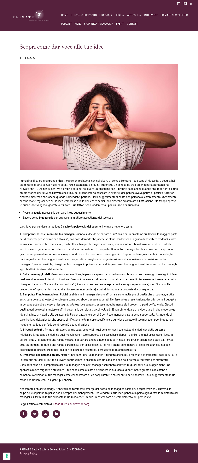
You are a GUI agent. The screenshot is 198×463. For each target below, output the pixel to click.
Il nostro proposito (84, 15)
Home (64, 15)
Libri (118, 15)
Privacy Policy (28, 453)
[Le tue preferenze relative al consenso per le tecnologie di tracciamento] (6, 456)
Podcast (66, 24)
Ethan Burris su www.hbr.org (71, 404)
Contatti (132, 24)
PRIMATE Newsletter (174, 15)
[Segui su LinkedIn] (175, 451)
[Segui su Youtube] (167, 451)
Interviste (151, 15)
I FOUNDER (105, 15)
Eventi (120, 24)
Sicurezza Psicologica (98, 24)
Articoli (132, 15)
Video (77, 24)
